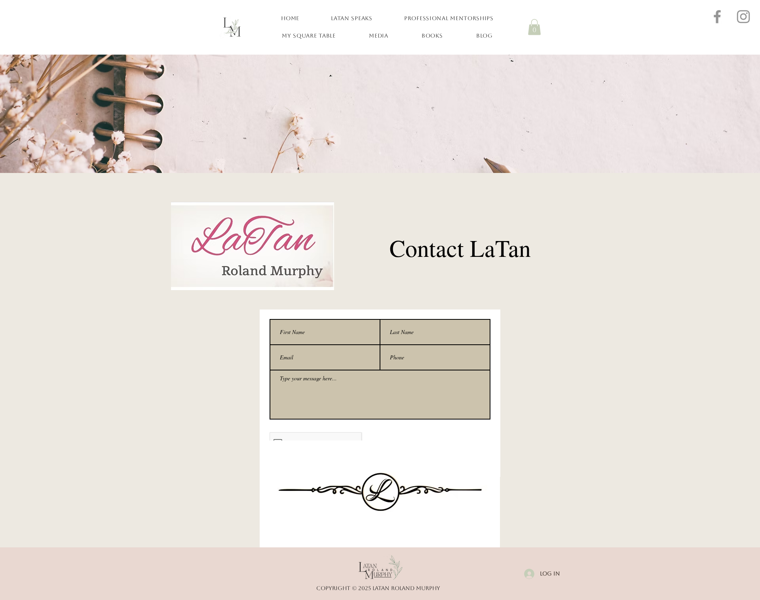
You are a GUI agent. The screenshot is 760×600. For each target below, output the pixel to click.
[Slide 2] (380, 153)
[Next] (715, 113)
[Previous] (44, 113)
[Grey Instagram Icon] (743, 16)
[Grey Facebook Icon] (717, 16)
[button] (534, 27)
